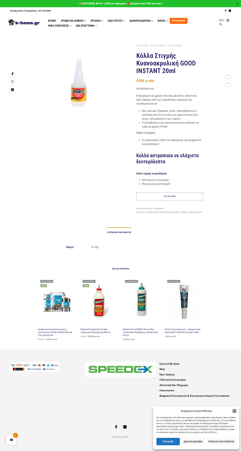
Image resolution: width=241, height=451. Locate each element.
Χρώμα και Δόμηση (72, 20)
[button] (234, 411)
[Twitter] (12, 81)
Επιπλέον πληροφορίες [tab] (119, 232)
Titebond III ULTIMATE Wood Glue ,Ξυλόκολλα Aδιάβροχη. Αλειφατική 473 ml (140, 332)
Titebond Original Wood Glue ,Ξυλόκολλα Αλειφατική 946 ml (95, 330)
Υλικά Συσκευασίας (58, 25)
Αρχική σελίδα (142, 46)
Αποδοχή (168, 441)
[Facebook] (12, 74)
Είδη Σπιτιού (115, 20)
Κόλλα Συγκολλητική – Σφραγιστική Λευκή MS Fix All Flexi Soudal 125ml (182, 330)
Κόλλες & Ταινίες (175, 46)
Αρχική (52, 20)
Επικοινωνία (167, 390)
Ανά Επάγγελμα (85, 25)
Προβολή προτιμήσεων (221, 441)
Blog (162, 369)
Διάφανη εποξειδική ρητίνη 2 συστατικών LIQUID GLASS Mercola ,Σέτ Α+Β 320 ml (55, 332)
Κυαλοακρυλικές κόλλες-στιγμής (173, 212)
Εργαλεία (96, 20)
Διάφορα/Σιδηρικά (140, 20)
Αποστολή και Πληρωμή (174, 385)
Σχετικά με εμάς (170, 363)
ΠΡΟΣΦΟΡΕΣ (179, 20)
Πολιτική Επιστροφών (173, 379)
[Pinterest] (12, 89)
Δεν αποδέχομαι (193, 441)
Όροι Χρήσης (167, 374)
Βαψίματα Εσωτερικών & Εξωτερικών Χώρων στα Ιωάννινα (194, 395)
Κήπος (161, 20)
